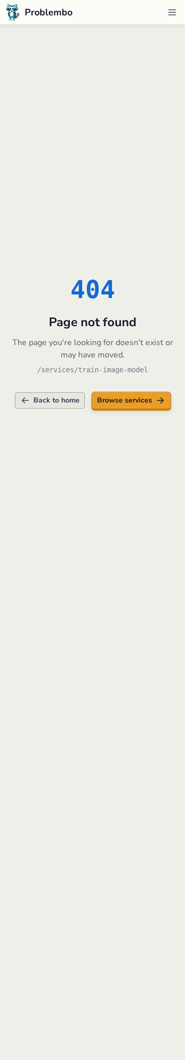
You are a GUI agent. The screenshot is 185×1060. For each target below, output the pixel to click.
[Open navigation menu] (172, 12)
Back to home (56, 400)
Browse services (124, 400)
